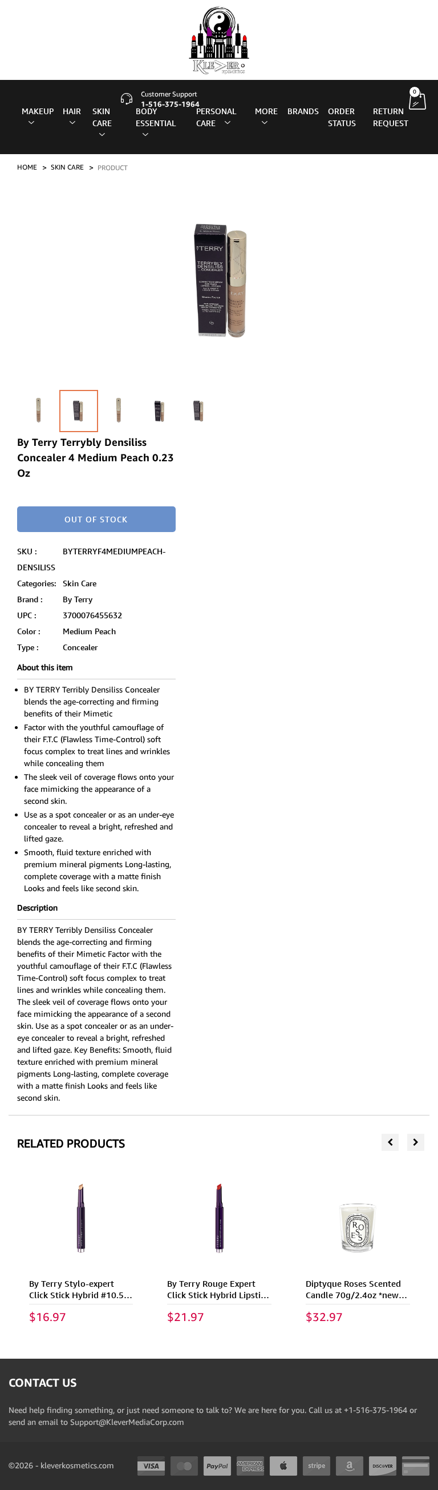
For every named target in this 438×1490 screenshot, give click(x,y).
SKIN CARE (102, 117)
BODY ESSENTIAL (156, 117)
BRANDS (303, 111)
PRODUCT (113, 167)
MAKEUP (38, 111)
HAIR (72, 111)
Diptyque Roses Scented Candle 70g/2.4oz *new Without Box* (353, 1295)
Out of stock (96, 519)
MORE (266, 111)
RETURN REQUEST (390, 117)
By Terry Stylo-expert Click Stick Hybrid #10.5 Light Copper (76, 1295)
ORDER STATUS (342, 117)
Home (27, 167)
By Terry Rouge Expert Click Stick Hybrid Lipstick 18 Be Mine (218, 1295)
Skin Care (79, 583)
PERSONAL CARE (216, 117)
